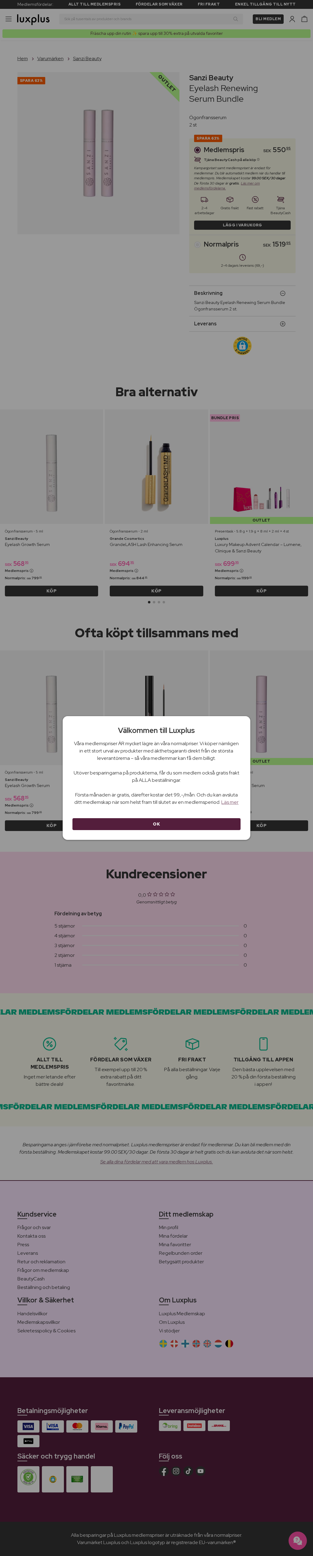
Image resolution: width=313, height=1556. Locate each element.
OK (156, 824)
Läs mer (229, 802)
